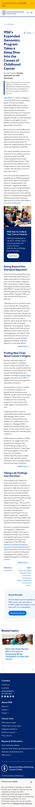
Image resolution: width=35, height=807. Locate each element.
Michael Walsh (24, 375)
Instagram (2, 696)
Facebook (5, 696)
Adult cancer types (9, 723)
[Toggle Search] (28, 12)
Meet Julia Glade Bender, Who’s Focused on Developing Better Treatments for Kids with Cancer (24, 577)
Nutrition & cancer (8, 732)
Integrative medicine (9, 729)
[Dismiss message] (32, 4)
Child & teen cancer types (11, 726)
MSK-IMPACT (9, 98)
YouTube (10, 696)
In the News (10, 24)
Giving (4, 713)
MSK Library (6, 755)
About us (5, 706)
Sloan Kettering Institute (11, 745)
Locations (5, 688)
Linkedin (13, 696)
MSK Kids (17, 203)
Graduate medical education (12, 752)
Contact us (6, 685)
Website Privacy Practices (22, 803)
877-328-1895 (7, 694)
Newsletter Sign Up (17, 613)
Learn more (13, 256)
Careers (5, 710)
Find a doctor (7, 736)
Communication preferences (12, 776)
